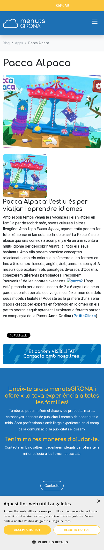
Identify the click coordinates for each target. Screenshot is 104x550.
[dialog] (52, 523)
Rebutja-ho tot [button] (77, 530)
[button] (52, 542)
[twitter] (45, 470)
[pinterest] (66, 470)
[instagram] (59, 470)
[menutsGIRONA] (24, 23)
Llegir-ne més (61, 521)
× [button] (98, 501)
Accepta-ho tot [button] (27, 530)
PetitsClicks (85, 316)
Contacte (52, 485)
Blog (6, 43)
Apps (19, 43)
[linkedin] (52, 470)
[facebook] (38, 470)
